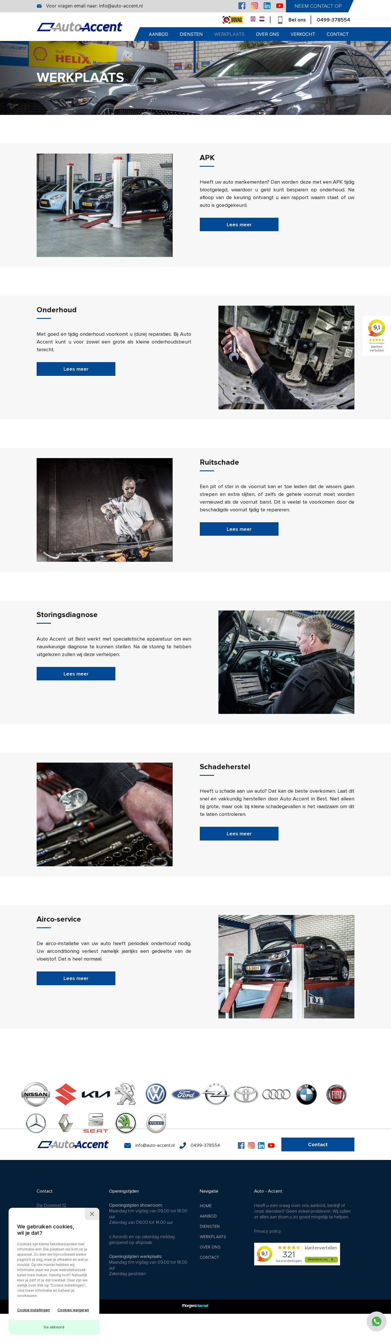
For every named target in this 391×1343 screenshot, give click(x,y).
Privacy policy (267, 1231)
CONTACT (338, 34)
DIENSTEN (191, 34)
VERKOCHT (303, 34)
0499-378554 (333, 20)
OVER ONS (267, 34)
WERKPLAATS (229, 34)
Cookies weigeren (73, 1310)
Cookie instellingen (33, 1310)
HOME (206, 1205)
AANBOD (158, 34)
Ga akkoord (54, 1327)
